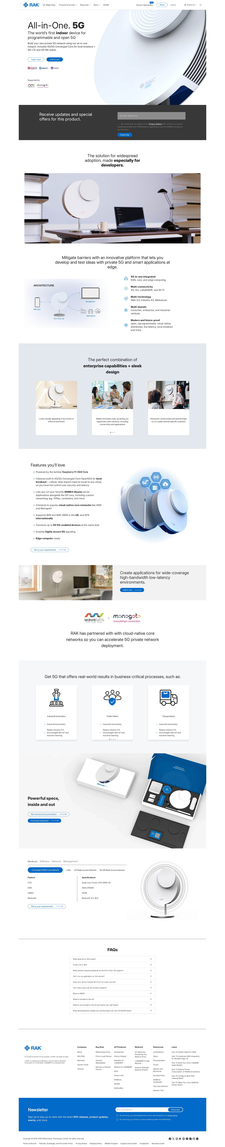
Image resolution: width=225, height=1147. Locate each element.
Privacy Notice (155, 124)
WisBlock (117, 1080)
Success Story (159, 1075)
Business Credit (158, 1143)
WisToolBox (118, 1088)
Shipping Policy (96, 1143)
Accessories (119, 1052)
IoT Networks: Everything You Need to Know (141, 1054)
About (79, 1052)
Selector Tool (158, 1090)
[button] (110, 432)
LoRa (68, 870)
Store (162, 5)
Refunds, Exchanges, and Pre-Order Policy (56, 1143)
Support (173, 5)
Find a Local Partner (104, 1056)
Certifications (158, 1052)
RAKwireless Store (103, 1052)
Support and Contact (129, 1143)
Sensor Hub (119, 1075)
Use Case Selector (160, 1086)
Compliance (144, 1143)
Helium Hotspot (120, 1056)
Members (81, 1060)
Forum (155, 1065)
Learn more (36, 59)
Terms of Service (29, 1143)
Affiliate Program (111, 1143)
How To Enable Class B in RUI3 (184, 1052)
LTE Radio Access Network (85, 870)
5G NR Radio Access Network (112, 870)
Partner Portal (82, 1065)
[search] (201, 5)
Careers (80, 1069)
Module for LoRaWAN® (123, 1067)
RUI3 (116, 1071)
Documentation (159, 1060)
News (155, 1056)
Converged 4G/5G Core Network (45, 870)
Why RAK (81, 1056)
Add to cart (54, 59)
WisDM (117, 1084)
